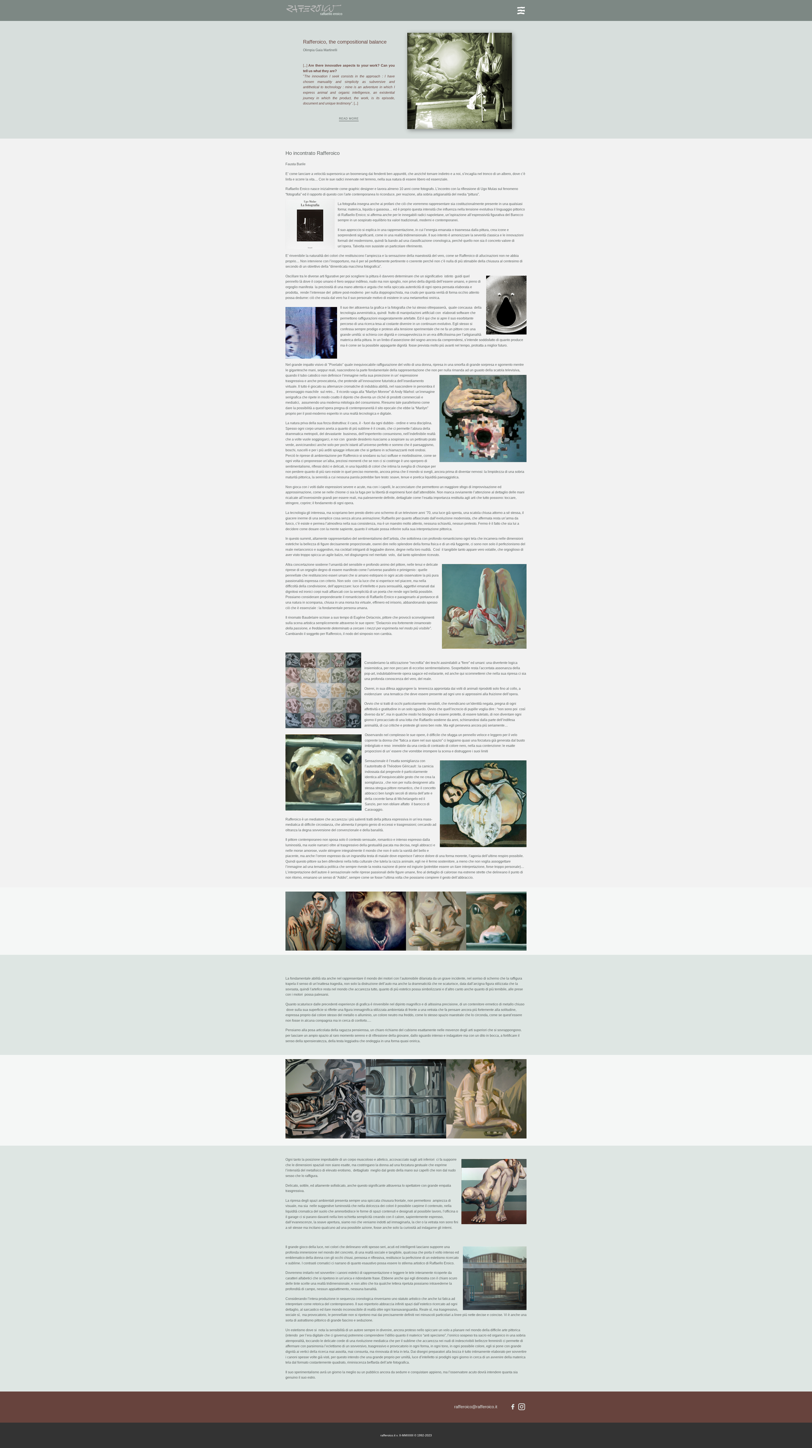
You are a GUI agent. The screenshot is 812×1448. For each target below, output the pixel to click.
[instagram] (521, 1406)
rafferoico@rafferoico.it (475, 1406)
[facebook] (512, 1406)
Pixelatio (335, 364)
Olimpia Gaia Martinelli (320, 50)
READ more (349, 118)
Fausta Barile (295, 164)
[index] (313, 8)
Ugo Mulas (489, 189)
